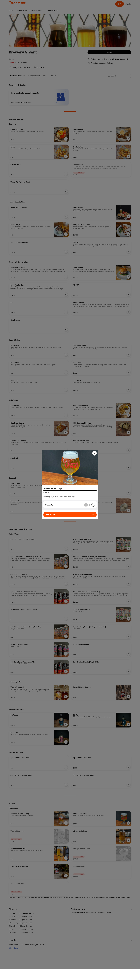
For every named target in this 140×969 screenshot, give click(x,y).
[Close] (94, 453)
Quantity (49, 505)
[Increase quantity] (93, 505)
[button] (70, 467)
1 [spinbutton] (89, 505)
